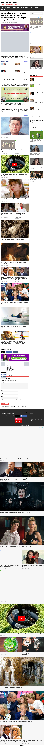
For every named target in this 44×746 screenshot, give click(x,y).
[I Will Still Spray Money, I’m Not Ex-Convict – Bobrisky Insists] (32, 80)
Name (2, 390)
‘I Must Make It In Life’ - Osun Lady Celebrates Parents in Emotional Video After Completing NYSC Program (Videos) (39, 101)
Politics (22, 7)
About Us (36, 7)
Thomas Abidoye (13, 22)
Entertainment (7, 7)
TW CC (28, 425)
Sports (26, 7)
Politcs (31, 416)
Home (2, 7)
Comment (3, 382)
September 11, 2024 (5, 22)
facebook (9, 352)
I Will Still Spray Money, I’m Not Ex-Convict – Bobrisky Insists (39, 79)
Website (2, 396)
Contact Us (3, 9)
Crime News (14, 7)
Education (31, 7)
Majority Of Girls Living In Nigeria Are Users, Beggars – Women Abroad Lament (39, 93)
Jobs (18, 7)
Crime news (31, 413)
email (16, 352)
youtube (19, 421)
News (18, 22)
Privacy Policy (22, 745)
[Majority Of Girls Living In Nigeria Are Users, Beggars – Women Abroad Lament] (32, 94)
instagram (19, 418)
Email (2, 393)
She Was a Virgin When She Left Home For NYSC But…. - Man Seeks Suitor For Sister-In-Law (39, 86)
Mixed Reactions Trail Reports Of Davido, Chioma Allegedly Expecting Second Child (39, 108)
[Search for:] (36, 13)
